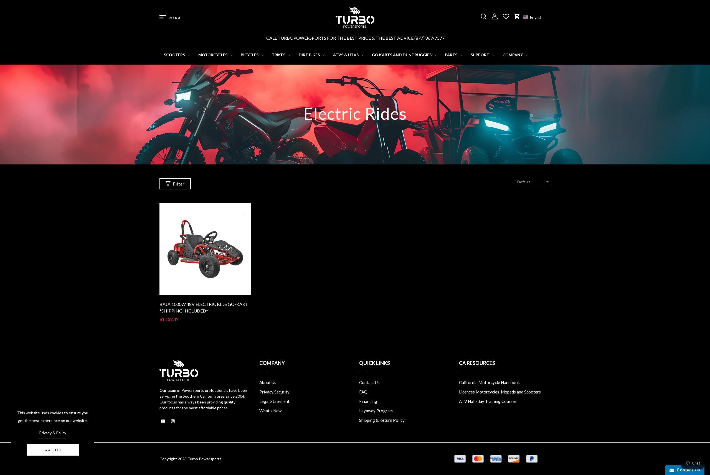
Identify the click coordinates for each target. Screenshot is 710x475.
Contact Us (369, 382)
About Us (267, 382)
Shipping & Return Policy (382, 420)
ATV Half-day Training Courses (488, 401)
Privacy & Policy (52, 432)
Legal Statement (274, 401)
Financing (368, 401)
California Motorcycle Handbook (489, 382)
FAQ (363, 391)
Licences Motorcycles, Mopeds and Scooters (500, 391)
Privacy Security (274, 391)
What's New (270, 410)
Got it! (52, 450)
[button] (535, 17)
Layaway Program (376, 410)
